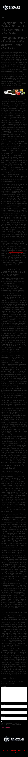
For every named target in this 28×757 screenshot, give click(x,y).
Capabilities (13, 750)
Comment (4, 686)
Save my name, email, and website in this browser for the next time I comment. (12, 724)
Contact (17, 753)
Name (3, 704)
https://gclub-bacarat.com (16, 252)
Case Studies (21, 750)
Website (3, 716)
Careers (11, 753)
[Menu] (3, 18)
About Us (5, 750)
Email (3, 710)
